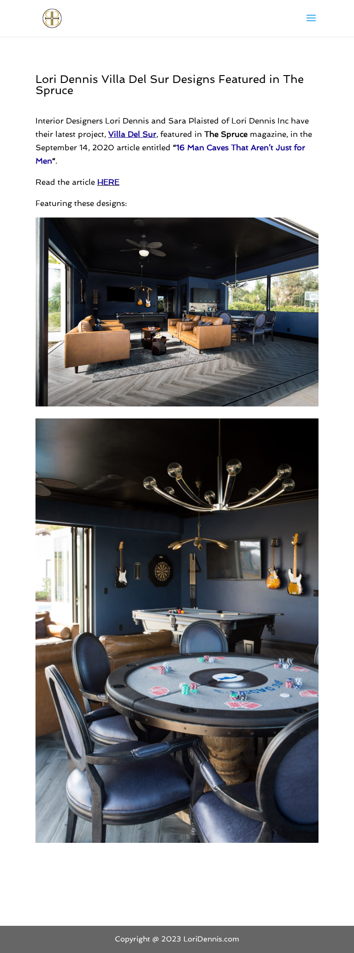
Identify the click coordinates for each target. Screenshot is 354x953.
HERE (108, 182)
